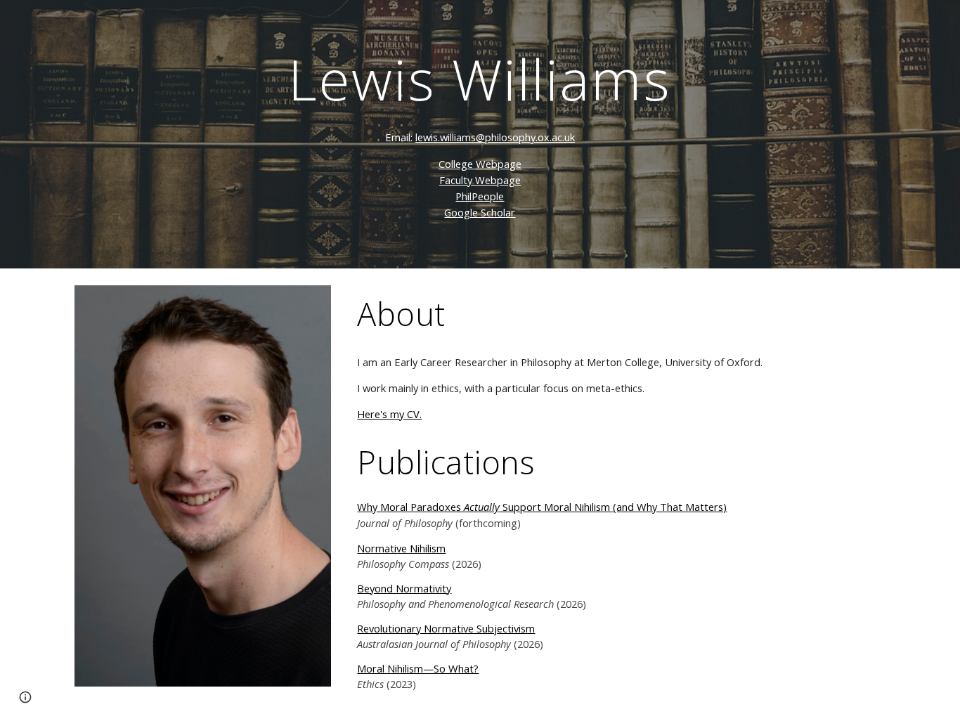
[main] (480, 134)
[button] (25, 697)
